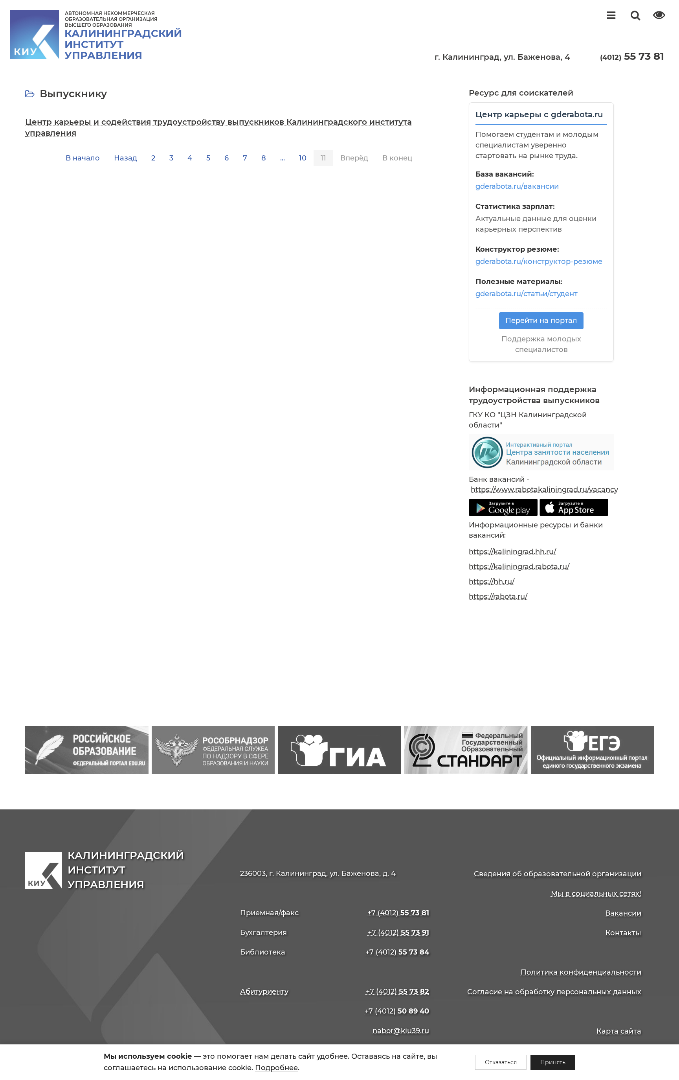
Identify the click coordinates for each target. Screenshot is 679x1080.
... (282, 158)
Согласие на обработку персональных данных (554, 992)
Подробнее (276, 1067)
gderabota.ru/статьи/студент (526, 293)
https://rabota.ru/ (498, 596)
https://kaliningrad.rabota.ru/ (519, 566)
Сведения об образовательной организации (557, 874)
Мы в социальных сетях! (596, 893)
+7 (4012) (398, 913)
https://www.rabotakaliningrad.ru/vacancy (544, 489)
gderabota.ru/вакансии (517, 186)
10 (302, 158)
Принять (552, 1062)
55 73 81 (632, 56)
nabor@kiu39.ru (401, 1031)
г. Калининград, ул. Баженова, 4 (502, 57)
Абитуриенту (264, 991)
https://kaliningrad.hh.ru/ (512, 551)
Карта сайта (618, 1031)
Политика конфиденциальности (581, 972)
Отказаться (501, 1062)
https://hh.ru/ (491, 581)
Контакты (623, 933)
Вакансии (623, 913)
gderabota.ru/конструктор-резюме (538, 261)
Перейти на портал (541, 320)
